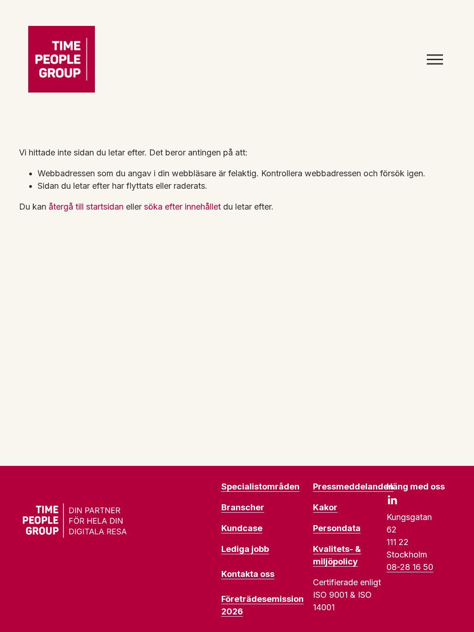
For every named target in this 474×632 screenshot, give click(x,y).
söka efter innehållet (182, 206)
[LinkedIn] (392, 500)
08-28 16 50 (410, 567)
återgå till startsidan (86, 206)
